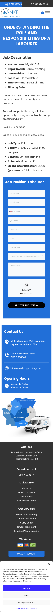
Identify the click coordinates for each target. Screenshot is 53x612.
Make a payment (26, 492)
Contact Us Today (26, 500)
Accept (26, 588)
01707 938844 (18, 357)
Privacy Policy (31, 608)
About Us (26, 488)
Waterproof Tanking (26, 514)
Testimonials (26, 496)
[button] (49, 564)
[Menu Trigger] (46, 12)
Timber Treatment (26, 526)
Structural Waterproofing (26, 531)
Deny (26, 595)
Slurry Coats (26, 522)
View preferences (26, 602)
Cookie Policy (20, 608)
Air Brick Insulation (26, 518)
